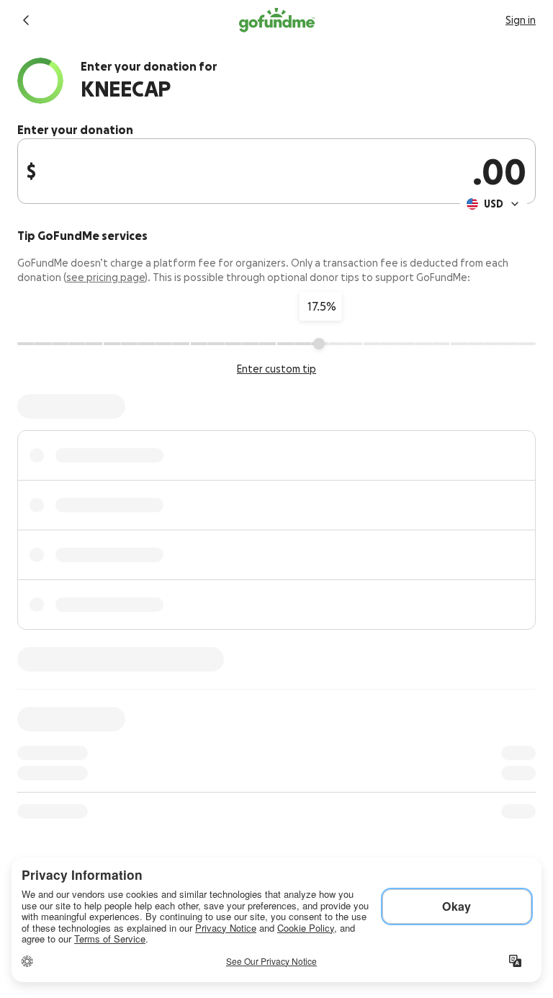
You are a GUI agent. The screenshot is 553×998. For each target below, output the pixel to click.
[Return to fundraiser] (26, 20)
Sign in (520, 20)
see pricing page (105, 277)
